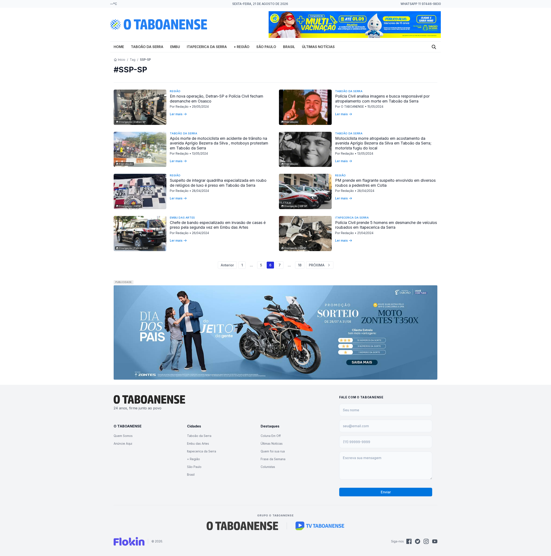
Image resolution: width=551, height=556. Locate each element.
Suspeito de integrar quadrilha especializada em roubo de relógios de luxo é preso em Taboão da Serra (218, 183)
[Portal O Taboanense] (242, 526)
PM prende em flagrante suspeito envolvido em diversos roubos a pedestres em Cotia (385, 183)
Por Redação (179, 106)
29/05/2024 (200, 106)
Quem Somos (123, 436)
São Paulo (266, 47)
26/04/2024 (200, 233)
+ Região (241, 47)
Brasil (289, 47)
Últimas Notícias (318, 47)
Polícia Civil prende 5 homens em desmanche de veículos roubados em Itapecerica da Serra (386, 225)
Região (175, 91)
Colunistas (268, 467)
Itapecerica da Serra (207, 47)
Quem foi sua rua (273, 451)
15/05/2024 (375, 106)
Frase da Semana (273, 459)
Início (121, 59)
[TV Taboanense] (320, 526)
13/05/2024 (200, 153)
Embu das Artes (182, 217)
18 (300, 265)
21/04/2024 (365, 233)
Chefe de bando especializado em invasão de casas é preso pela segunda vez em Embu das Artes (218, 225)
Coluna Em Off (271, 436)
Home (119, 47)
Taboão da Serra (147, 47)
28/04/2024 (200, 191)
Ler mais (176, 114)
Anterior (227, 265)
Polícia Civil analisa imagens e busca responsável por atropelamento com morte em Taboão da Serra (382, 98)
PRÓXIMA (317, 265)
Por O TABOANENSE (350, 106)
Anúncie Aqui (123, 443)
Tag (132, 59)
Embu (175, 47)
